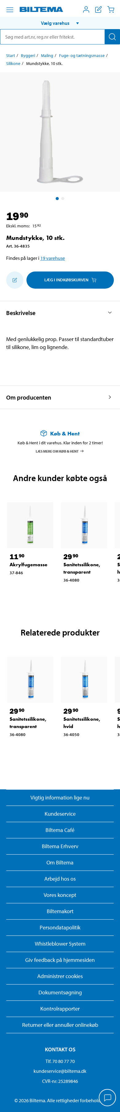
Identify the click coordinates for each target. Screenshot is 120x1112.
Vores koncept (60, 894)
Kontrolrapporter (60, 1008)
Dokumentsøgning (60, 992)
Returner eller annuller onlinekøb (60, 1024)
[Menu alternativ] (10, 9)
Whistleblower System (60, 943)
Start (10, 55)
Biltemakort (60, 911)
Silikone (13, 63)
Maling (47, 55)
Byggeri (28, 55)
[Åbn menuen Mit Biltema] (86, 9)
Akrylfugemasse (28, 564)
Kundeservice (60, 813)
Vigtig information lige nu (60, 797)
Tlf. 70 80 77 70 (60, 1061)
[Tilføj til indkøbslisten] (14, 280)
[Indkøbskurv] (111, 9)
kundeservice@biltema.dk (60, 1071)
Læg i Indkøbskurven (66, 280)
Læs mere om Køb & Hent (57, 451)
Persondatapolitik (60, 927)
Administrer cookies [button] (60, 976)
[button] (60, 23)
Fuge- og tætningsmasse (82, 55)
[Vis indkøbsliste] (98, 9)
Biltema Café (60, 829)
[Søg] (112, 36)
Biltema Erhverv (60, 846)
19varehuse (52, 258)
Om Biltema (60, 862)
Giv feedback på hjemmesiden (60, 959)
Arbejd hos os (60, 878)
